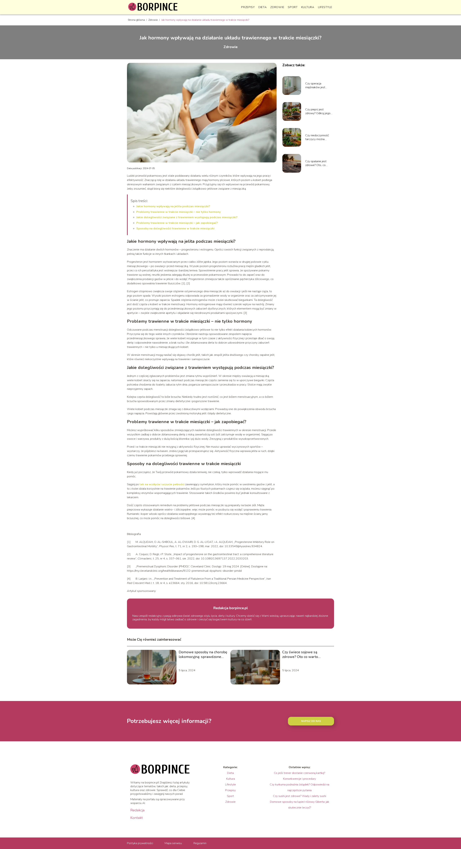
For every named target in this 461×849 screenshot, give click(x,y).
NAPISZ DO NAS (311, 721)
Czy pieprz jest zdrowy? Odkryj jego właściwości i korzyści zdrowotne (319, 111)
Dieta (262, 7)
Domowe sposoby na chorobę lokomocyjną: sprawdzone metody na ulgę (203, 654)
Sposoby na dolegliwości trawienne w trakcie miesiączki (175, 228)
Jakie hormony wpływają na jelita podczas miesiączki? (173, 206)
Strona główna (137, 20)
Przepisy (248, 7)
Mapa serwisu (173, 843)
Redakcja (137, 810)
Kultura (307, 7)
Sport (293, 7)
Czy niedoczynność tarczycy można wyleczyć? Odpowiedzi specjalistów (319, 137)
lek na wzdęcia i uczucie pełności (162, 484)
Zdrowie (277, 7)
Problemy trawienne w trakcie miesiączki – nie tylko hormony (178, 212)
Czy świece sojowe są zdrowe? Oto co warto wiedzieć (300, 654)
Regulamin (199, 843)
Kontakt (136, 818)
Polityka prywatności (140, 843)
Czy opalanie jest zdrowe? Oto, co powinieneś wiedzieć (318, 163)
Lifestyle (325, 7)
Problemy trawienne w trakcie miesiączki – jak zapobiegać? (177, 223)
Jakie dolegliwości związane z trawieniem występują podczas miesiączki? (187, 217)
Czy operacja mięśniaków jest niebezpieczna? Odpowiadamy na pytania (316, 85)
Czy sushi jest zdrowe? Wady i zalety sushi (299, 796)
